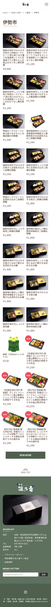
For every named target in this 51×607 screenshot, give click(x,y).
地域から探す (16, 13)
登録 (43, 574)
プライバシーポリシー (14, 554)
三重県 (27, 13)
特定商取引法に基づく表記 (16, 558)
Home (5, 13)
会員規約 (8, 562)
